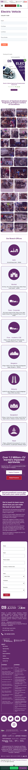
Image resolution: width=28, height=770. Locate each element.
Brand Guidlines (6, 653)
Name (4, 545)
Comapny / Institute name (9, 566)
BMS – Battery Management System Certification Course (6, 692)
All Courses (17, 667)
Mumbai (14, 284)
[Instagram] (14, 725)
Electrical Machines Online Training (20, 697)
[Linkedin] (24, 719)
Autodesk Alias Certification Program (19, 675)
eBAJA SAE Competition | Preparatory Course (19, 695)
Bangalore (14, 363)
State (4, 573)
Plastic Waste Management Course (20, 708)
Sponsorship (6, 648)
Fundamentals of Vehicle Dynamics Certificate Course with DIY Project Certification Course (7, 702)
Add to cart (14, 89)
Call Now (5, 768)
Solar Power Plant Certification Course (20, 711)
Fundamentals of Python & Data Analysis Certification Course (20, 677)
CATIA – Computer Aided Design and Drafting (20, 693)
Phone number (6, 559)
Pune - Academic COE (14, 337)
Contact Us (5, 660)
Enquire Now (23, 768)
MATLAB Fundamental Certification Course (20, 707)
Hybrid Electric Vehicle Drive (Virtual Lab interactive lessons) (7, 685)
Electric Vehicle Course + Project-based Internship (7, 668)
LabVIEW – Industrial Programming (20, 704)
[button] (2, 5)
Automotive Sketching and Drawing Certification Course (20, 688)
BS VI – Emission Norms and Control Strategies (21, 686)
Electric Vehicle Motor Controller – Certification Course (7, 695)
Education (5, 587)
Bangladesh (14, 415)
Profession (5, 580)
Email (4, 552)
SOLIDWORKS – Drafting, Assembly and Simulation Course (20, 671)
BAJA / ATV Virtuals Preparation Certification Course (20, 690)
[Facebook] (4, 719)
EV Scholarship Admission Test (7, 679)
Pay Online (5, 646)
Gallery (4, 656)
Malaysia (14, 389)
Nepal (14, 441)
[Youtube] (17, 719)
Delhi (14, 260)
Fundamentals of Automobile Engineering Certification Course (7, 698)
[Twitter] (11, 719)
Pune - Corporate (14, 310)
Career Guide (6, 658)
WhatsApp (15, 768)
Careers (4, 651)
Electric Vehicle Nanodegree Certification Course (6, 688)
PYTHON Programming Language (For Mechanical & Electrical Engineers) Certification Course (20, 680)
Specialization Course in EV (6, 681)
